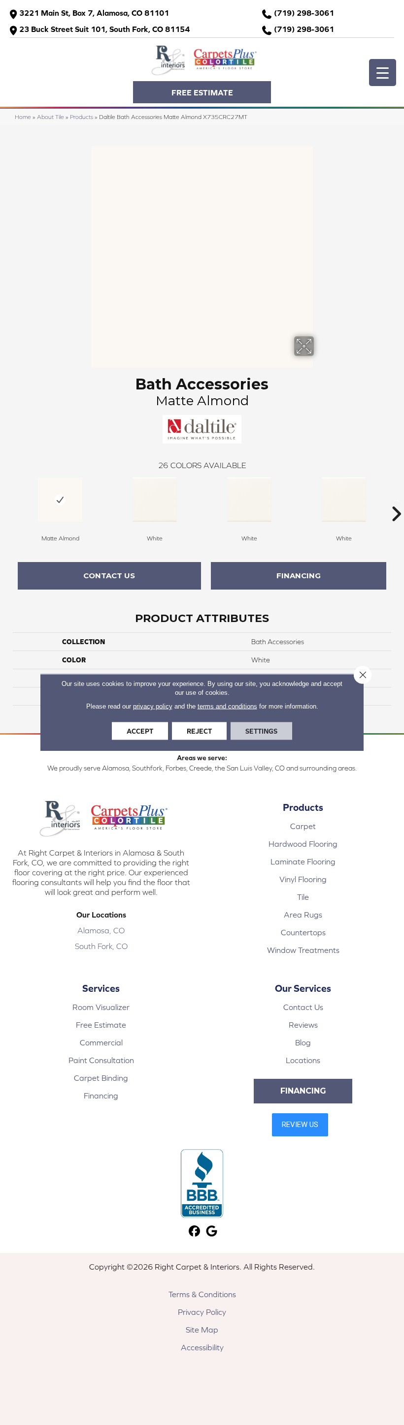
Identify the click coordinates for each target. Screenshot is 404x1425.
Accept (140, 731)
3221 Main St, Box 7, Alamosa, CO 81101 (94, 12)
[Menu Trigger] (382, 72)
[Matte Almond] (60, 499)
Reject (199, 731)
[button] (202, 92)
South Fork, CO (101, 946)
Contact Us (109, 575)
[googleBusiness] (211, 1231)
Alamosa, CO (101, 930)
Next (396, 499)
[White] (154, 499)
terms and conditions (227, 706)
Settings (261, 731)
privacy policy (152, 706)
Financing (298, 575)
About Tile (50, 117)
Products (81, 117)
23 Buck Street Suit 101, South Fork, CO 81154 (104, 29)
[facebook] (194, 1231)
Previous (7, 499)
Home (23, 117)
